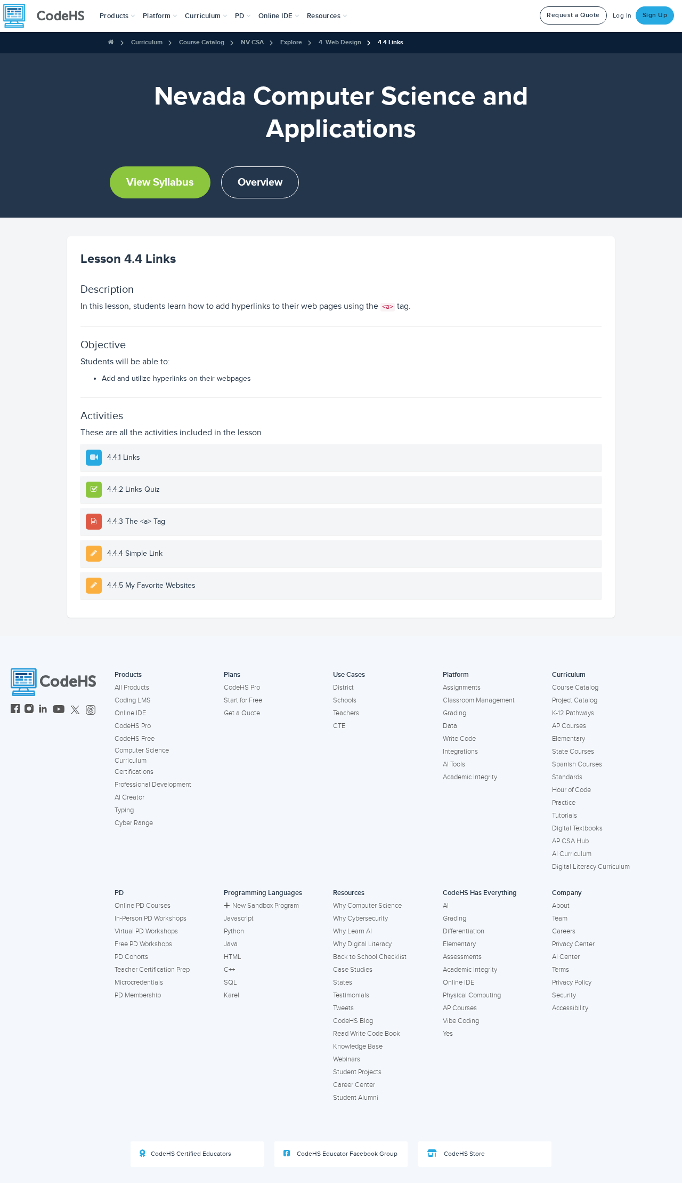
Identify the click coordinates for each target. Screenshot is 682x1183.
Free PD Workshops (143, 944)
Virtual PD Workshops (146, 931)
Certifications (134, 772)
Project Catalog (574, 700)
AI (446, 905)
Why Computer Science (367, 905)
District (343, 687)
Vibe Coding (461, 1021)
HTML (232, 957)
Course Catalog (201, 42)
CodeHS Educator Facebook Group (346, 1154)
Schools (344, 700)
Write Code (459, 738)
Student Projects (357, 1072)
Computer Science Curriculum (142, 755)
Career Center (354, 1085)
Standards (567, 777)
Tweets (343, 1008)
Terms (560, 969)
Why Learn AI (352, 931)
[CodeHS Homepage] (48, 16)
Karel (231, 995)
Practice (563, 802)
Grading (454, 713)
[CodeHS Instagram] (29, 710)
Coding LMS (133, 700)
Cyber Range (134, 823)
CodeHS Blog (353, 1021)
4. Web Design (340, 42)
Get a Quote (242, 713)
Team (559, 918)
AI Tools (454, 764)
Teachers (346, 713)
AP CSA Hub (570, 841)
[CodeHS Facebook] (15, 710)
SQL (230, 982)
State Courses (573, 751)
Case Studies (352, 969)
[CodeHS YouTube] (59, 710)
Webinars (346, 1059)
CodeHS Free (135, 738)
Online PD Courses (142, 905)
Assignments (462, 687)
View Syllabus (160, 182)
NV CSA (252, 42)
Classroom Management (479, 700)
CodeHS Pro (133, 726)
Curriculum (147, 42)
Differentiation (463, 931)
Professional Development (153, 784)
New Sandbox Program (265, 905)
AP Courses (569, 726)
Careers (563, 931)
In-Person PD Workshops (150, 918)
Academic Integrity (470, 777)
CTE (339, 726)
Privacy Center (573, 944)
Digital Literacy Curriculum (591, 866)
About (561, 905)
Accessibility (570, 1008)
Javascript (239, 918)
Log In (622, 16)
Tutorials (564, 815)
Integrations (460, 751)
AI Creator (129, 797)
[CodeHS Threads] (90, 710)
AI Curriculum (571, 854)
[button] (117, 16)
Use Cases (349, 674)
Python (234, 931)
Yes (448, 1033)
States (342, 982)
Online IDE (130, 713)
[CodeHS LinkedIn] (42, 710)
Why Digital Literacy (362, 944)
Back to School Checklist (370, 957)
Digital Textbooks (577, 828)
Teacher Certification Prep (152, 969)
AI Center (566, 957)
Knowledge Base (358, 1046)
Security (564, 995)
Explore (291, 42)
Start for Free (243, 700)
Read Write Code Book (366, 1033)
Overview (260, 182)
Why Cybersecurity (360, 918)
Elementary (568, 738)
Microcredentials (139, 982)
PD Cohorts (131, 957)
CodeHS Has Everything (480, 893)
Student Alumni (355, 1097)
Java (231, 944)
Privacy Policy (571, 982)
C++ (229, 969)
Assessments (462, 957)
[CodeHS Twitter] (75, 710)
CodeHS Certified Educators (191, 1154)
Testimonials (351, 995)
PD (119, 893)
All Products (132, 687)
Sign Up (655, 15)
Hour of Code (571, 790)
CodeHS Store (463, 1154)
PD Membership (138, 995)
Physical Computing (472, 995)
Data (450, 726)
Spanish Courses (577, 764)
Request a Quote (573, 15)
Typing (124, 810)
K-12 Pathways (573, 713)
